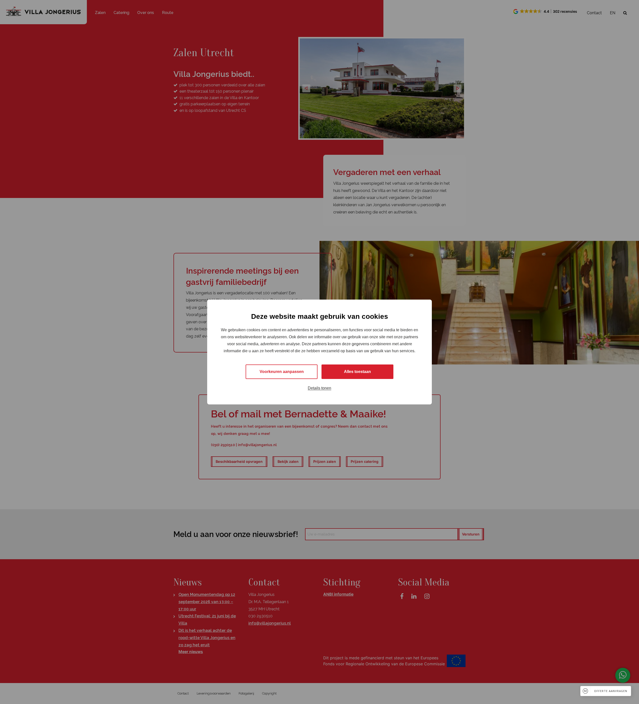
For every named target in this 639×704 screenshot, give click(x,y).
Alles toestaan (357, 371)
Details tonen (319, 388)
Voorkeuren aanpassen (282, 371)
